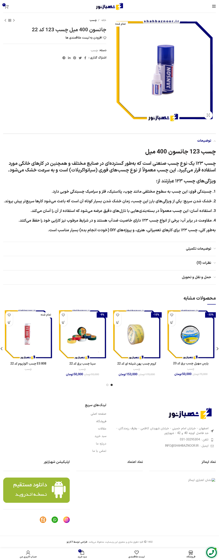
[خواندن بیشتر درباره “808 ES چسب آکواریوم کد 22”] (9, 322)
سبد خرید (100, 436)
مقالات (102, 429)
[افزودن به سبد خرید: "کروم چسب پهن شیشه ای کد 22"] (117, 322)
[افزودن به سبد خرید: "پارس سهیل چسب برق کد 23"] (172, 322)
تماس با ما (99, 451)
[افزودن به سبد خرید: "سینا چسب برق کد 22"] (63, 322)
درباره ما (101, 444)
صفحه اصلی (98, 414)
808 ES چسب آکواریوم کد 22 (28, 364)
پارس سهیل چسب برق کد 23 (191, 363)
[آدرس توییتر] (80, 58)
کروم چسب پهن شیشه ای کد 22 (136, 364)
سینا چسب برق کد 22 (82, 364)
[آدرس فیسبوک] (85, 58)
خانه (103, 20)
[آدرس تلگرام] (64, 58)
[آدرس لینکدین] (69, 58)
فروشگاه (101, 421)
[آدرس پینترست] (74, 58)
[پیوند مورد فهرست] (164, 439)
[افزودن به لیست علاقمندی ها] (172, 315)
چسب (93, 20)
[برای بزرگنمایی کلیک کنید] (208, 115)
